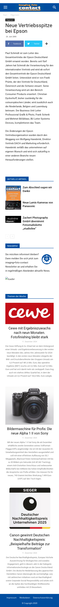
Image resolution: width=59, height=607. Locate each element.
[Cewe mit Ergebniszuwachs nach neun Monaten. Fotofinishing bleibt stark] (29, 313)
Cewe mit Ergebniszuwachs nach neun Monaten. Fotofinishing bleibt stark (29, 332)
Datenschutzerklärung (43, 597)
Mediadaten (25, 597)
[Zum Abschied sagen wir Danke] (13, 196)
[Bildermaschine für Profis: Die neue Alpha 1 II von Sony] (29, 404)
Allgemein (14, 15)
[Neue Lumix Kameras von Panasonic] (13, 205)
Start (5, 15)
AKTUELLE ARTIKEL (17, 179)
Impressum (12, 597)
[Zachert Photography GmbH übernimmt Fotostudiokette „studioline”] (13, 219)
